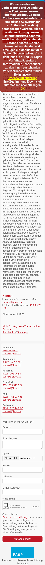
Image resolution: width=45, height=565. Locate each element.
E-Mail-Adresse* (11, 487)
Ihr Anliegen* (9, 438)
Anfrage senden (22, 539)
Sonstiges (22, 332)
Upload (6, 453)
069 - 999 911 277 (12, 385)
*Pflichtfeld (8, 498)
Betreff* (6, 427)
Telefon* (7, 476)
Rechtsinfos (9, 332)
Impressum (10, 560)
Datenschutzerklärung (22, 78)
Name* (6, 465)
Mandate (23, 563)
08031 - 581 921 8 (12, 362)
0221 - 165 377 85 (12, 396)
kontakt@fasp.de (13, 302)
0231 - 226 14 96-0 (12, 408)
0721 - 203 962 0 (11, 373)
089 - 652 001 (10, 350)
